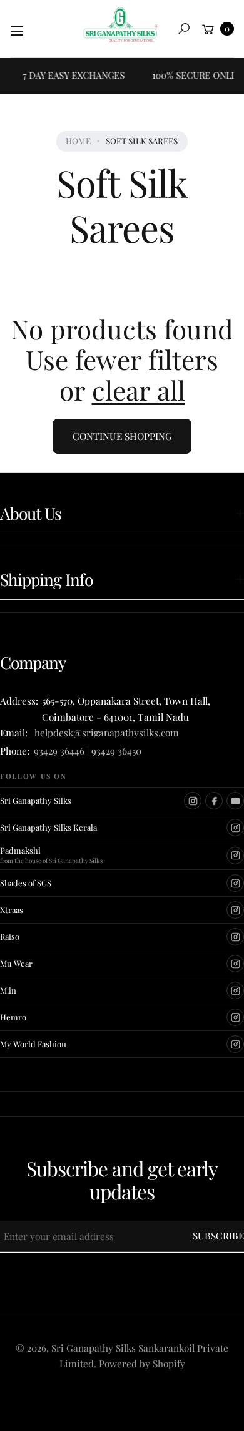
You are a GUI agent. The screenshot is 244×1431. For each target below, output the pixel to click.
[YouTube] (235, 800)
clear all (138, 389)
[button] (184, 29)
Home (78, 140)
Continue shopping (122, 435)
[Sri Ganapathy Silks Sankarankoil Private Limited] (121, 26)
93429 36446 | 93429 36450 (87, 750)
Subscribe (218, 1235)
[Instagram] (192, 800)
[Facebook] (214, 800)
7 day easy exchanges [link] (70, 75)
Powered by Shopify (142, 1363)
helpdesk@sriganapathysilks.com (104, 732)
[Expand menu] (17, 31)
